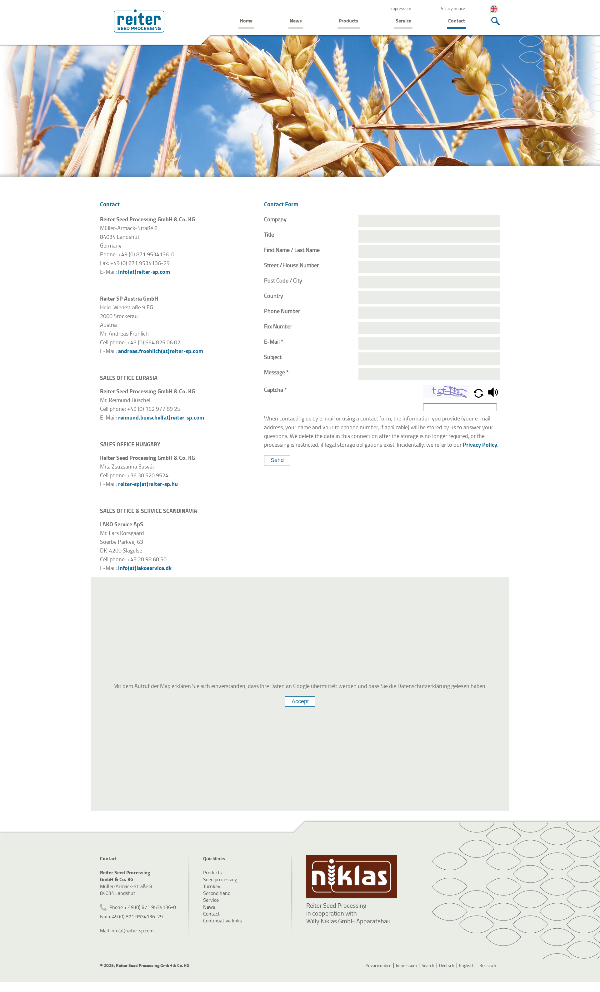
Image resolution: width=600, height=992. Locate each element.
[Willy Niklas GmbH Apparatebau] (351, 876)
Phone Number (282, 311)
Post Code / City (283, 280)
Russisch (487, 965)
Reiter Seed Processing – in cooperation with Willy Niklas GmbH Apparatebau (348, 913)
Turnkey (211, 886)
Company (275, 219)
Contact (456, 20)
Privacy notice (452, 8)
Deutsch (446, 965)
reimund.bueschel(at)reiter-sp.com (161, 417)
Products (348, 20)
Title (269, 234)
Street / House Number (291, 265)
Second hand (216, 893)
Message (276, 372)
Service (403, 20)
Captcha (275, 389)
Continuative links (222, 920)
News (296, 20)
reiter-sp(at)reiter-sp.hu (148, 484)
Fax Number (278, 326)
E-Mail (273, 341)
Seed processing (220, 879)
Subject (273, 357)
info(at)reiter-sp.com (144, 272)
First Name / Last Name (292, 249)
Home (246, 20)
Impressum (400, 8)
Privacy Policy (480, 444)
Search (428, 965)
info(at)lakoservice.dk (145, 568)
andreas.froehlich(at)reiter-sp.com (160, 351)
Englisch (467, 965)
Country (273, 295)
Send (277, 460)
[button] (479, 395)
